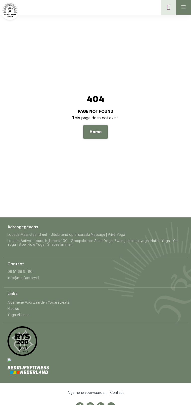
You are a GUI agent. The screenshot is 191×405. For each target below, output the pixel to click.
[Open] (183, 7)
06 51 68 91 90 (20, 272)
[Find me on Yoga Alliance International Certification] (9, 363)
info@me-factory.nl (23, 278)
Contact (117, 393)
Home (95, 132)
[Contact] (168, 7)
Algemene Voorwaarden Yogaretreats (38, 302)
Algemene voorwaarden (86, 393)
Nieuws (13, 309)
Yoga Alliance (18, 315)
